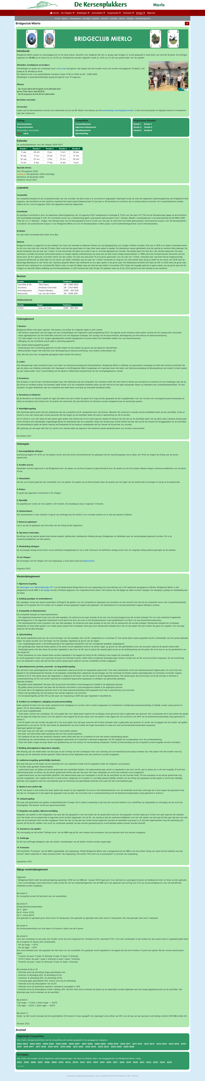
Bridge (139, 13)
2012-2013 (150, 1044)
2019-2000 (66, 1046)
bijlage (47, 590)
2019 (127, 1062)
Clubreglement (75, 18)
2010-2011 (126, 1044)
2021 (141, 1062)
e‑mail (63, 68)
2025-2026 (129, 1046)
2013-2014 (162, 1044)
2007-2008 (88, 1044)
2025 (168, 1062)
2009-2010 (114, 1044)
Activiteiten (97, 13)
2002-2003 (23, 1044)
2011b (74, 1062)
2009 (53, 1062)
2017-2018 (42, 1046)
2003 (19, 1062)
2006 (32, 1062)
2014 (94, 1062)
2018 (121, 1062)
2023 (154, 1062)
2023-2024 (104, 1046)
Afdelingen (82, 13)
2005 (25, 1062)
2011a (67, 1062)
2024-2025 (117, 1046)
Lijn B (26, 133)
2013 (88, 1062)
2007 (39, 1062)
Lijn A (20, 133)
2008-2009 (101, 1044)
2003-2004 (36, 1044)
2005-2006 (62, 1044)
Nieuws (122, 18)
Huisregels (86, 18)
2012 (81, 1062)
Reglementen (89, 561)
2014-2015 (175, 1044)
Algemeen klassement (85, 127)
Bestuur (65, 18)
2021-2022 (79, 1046)
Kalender (95, 18)
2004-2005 (49, 1044)
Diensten (127, 13)
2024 (161, 1062)
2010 (60, 1062)
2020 (134, 1062)
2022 (147, 1062)
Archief (57, 18)
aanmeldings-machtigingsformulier (117, 110)
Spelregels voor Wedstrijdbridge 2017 (37, 587)
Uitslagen (130, 18)
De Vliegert (66, 13)
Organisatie (112, 13)
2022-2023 (91, 1046)
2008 (46, 1062)
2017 (114, 1062)
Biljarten (151, 13)
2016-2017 (29, 1046)
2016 (108, 1062)
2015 (101, 1062)
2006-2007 (75, 1044)
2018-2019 (54, 1046)
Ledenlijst (113, 18)
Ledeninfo (104, 18)
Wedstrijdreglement (142, 18)
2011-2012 (138, 1044)
